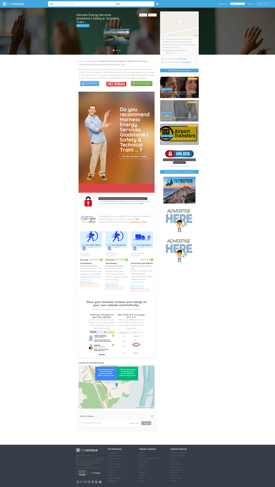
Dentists (173, 458)
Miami (141, 478)
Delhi (141, 470)
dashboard (133, 320)
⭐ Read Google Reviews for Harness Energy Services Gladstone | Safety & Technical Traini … (106, 373)
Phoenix (141, 475)
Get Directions (171, 53)
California (142, 467)
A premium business (143, 83)
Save (144, 15)
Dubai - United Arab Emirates (149, 458)
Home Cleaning (176, 470)
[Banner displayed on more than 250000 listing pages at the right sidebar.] (179, 220)
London (141, 453)
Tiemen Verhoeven (138, 253)
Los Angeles (143, 461)
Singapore (142, 472)
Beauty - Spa (166, 89)
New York (142, 456)
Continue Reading (94, 277)
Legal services (175, 478)
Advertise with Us (114, 458)
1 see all (117, 50)
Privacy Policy (112, 481)
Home (81, 61)
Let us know (103, 222)
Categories (223, 4)
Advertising (174, 472)
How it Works (112, 461)
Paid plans (124, 203)
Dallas (141, 481)
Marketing (174, 461)
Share (153, 15)
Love (95, 285)
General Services (176, 464)
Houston (142, 464)
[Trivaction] (179, 190)
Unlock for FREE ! (91, 83)
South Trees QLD (91, 61)
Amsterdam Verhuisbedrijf (142, 263)
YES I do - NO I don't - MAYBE (134, 156)
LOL (86, 285)
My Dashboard (113, 453)
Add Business (265, 4)
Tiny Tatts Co (166, 115)
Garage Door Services (178, 453)
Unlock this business (117, 201)
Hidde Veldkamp (111, 253)
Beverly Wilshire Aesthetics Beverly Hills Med (179, 92)
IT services (174, 475)
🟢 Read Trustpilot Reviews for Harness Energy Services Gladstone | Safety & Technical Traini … (127, 373)
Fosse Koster (85, 253)
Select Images (134, 423)
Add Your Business (114, 456)
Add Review (84, 25)
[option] (116, 37)
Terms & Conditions (114, 478)
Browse (146, 423)
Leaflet (137, 407)
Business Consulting (177, 456)
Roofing (173, 481)
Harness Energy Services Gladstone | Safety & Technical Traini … (122, 199)
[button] (7, 30)
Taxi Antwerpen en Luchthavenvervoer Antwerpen (176, 140)
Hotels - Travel (167, 136)
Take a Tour (112, 470)
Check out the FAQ (114, 464)
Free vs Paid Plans (114, 467)
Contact (110, 475)
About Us (111, 472)
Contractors (175, 467)
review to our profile (139, 216)
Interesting (87, 281)
